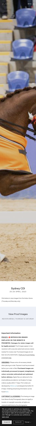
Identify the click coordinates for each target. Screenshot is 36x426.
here (7, 392)
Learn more (5, 417)
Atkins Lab (13, 386)
